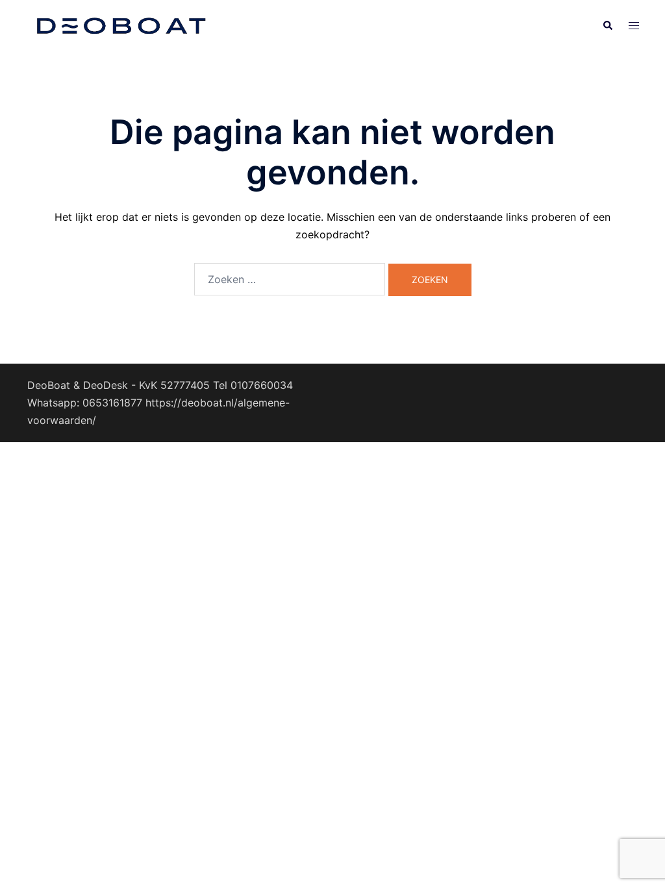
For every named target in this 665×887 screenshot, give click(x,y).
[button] (607, 26)
